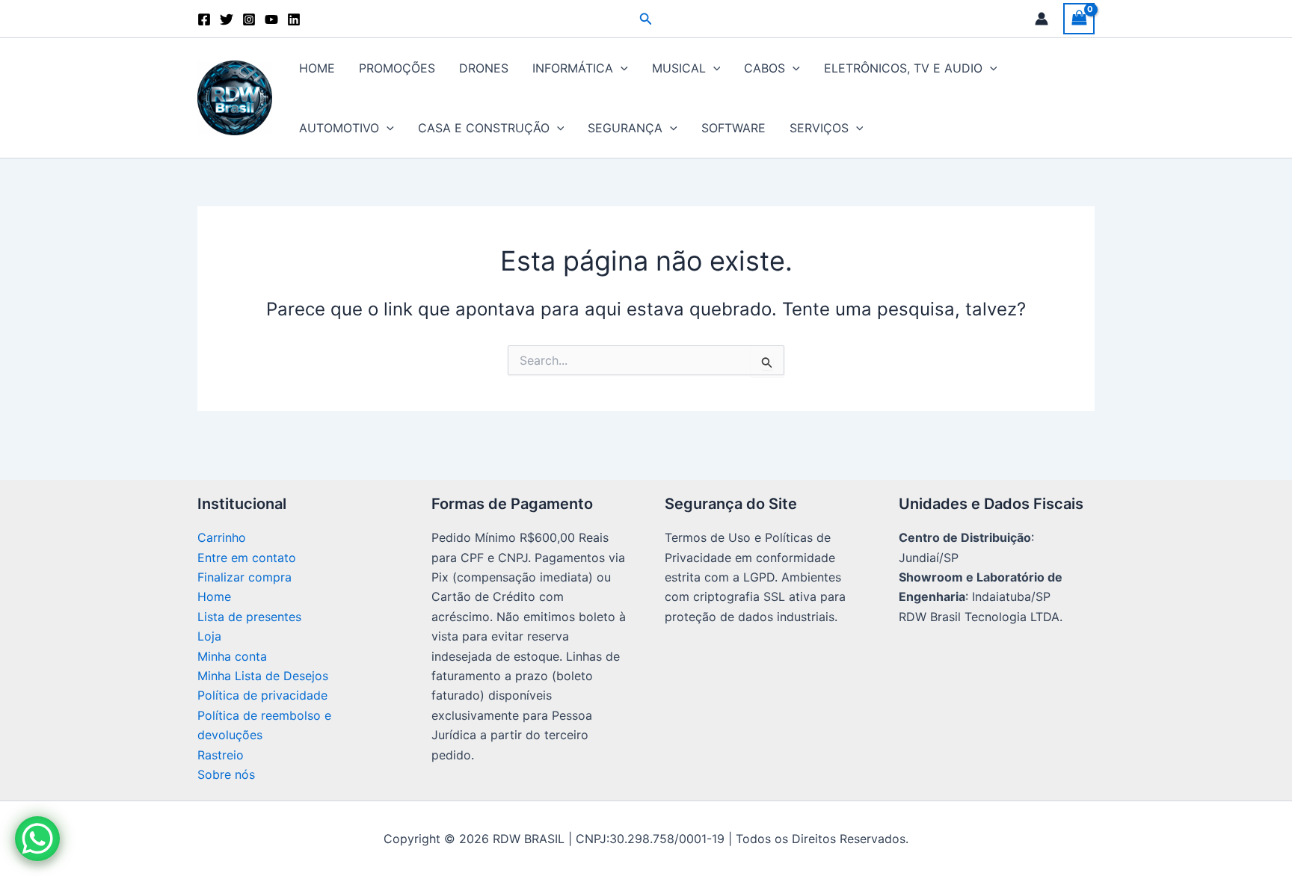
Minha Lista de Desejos (262, 675)
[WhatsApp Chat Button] (37, 838)
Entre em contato (246, 557)
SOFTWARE (733, 127)
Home (214, 596)
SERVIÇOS (819, 127)
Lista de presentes (249, 616)
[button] (646, 19)
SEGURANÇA (625, 127)
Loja (209, 636)
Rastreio (220, 754)
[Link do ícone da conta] (1041, 18)
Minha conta (232, 656)
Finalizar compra (244, 577)
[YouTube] (271, 19)
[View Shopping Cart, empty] (1079, 18)
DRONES (483, 68)
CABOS (764, 68)
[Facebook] (204, 19)
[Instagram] (249, 19)
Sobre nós (226, 774)
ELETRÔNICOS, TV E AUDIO (903, 68)
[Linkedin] (294, 19)
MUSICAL (679, 68)
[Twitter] (226, 19)
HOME (317, 68)
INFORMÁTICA (572, 68)
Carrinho (221, 537)
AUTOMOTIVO (339, 127)
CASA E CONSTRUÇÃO (484, 127)
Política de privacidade (262, 695)
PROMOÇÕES (397, 68)
